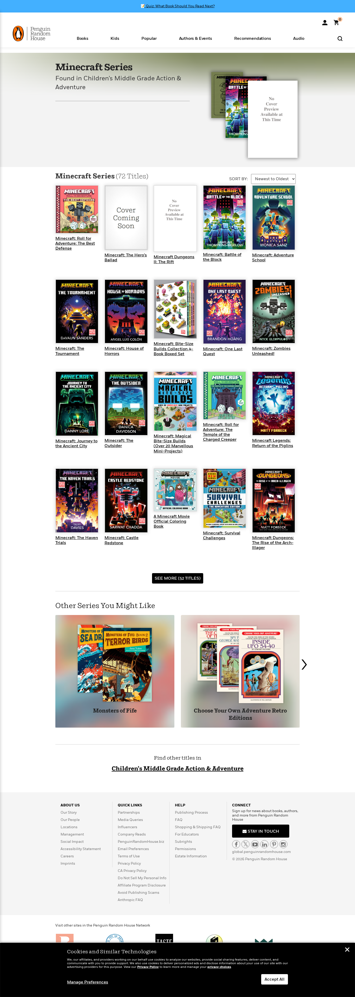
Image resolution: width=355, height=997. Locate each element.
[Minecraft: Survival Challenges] (224, 498)
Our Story (69, 812)
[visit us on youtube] (255, 844)
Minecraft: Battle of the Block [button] (222, 257)
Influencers (127, 827)
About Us (70, 805)
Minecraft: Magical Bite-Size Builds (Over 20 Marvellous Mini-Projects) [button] (173, 443)
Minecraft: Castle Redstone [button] (121, 540)
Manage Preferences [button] (87, 982)
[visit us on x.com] (245, 844)
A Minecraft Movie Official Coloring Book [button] (172, 521)
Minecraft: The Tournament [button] (69, 351)
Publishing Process (191, 812)
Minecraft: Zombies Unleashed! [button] (271, 351)
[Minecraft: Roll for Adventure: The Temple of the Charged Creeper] (224, 395)
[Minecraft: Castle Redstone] (126, 500)
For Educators (187, 834)
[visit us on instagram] (283, 844)
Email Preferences (133, 848)
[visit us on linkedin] (264, 844)
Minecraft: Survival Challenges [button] (221, 535)
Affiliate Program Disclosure (142, 885)
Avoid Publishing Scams (138, 892)
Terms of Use (129, 856)
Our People (70, 819)
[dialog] (177, 970)
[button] (82, 38)
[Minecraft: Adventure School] (273, 217)
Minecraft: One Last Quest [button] (222, 351)
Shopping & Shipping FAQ (198, 827)
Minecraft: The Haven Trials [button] (76, 540)
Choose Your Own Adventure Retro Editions (240, 715)
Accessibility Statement (81, 848)
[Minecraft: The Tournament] (76, 311)
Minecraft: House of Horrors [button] (124, 351)
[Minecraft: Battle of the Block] (224, 217)
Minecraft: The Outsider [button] (118, 443)
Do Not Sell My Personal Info (142, 878)
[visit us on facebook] (236, 844)
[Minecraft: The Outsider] (126, 403)
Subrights (183, 841)
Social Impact (72, 841)
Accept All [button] (275, 979)
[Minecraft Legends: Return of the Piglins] (273, 403)
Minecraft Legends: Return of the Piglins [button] (272, 443)
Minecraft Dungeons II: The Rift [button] (174, 259)
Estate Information (191, 856)
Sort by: (238, 179)
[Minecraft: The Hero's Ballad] (126, 217)
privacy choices (219, 967)
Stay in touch (263, 831)
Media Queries (130, 819)
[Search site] (340, 38)
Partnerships (129, 812)
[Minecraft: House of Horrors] (126, 311)
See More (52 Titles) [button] (178, 578)
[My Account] (324, 20)
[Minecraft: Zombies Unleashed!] (273, 311)
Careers (67, 856)
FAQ (178, 819)
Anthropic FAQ (130, 899)
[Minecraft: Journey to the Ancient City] (76, 403)
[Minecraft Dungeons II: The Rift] (175, 218)
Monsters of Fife (115, 711)
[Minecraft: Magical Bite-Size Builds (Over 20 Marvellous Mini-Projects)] (175, 401)
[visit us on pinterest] (274, 844)
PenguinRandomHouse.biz (141, 841)
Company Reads (132, 834)
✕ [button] (347, 950)
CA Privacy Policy (132, 870)
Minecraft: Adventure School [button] (273, 257)
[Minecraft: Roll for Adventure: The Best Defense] (76, 209)
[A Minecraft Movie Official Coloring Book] (175, 490)
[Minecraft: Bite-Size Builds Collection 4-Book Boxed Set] (175, 309)
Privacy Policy (129, 863)
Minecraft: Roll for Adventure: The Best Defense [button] (75, 243)
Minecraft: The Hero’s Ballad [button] (125, 257)
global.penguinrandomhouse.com (261, 851)
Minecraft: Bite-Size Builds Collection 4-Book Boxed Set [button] (173, 349)
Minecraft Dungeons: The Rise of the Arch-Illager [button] (273, 543)
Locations (69, 827)
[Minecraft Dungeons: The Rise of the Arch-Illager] (273, 500)
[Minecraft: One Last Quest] (224, 311)
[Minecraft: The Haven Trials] (76, 500)
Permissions (185, 848)
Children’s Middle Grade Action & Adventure (178, 769)
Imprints (68, 863)
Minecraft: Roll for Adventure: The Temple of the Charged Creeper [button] (221, 432)
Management (72, 834)
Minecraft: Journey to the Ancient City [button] (76, 443)
